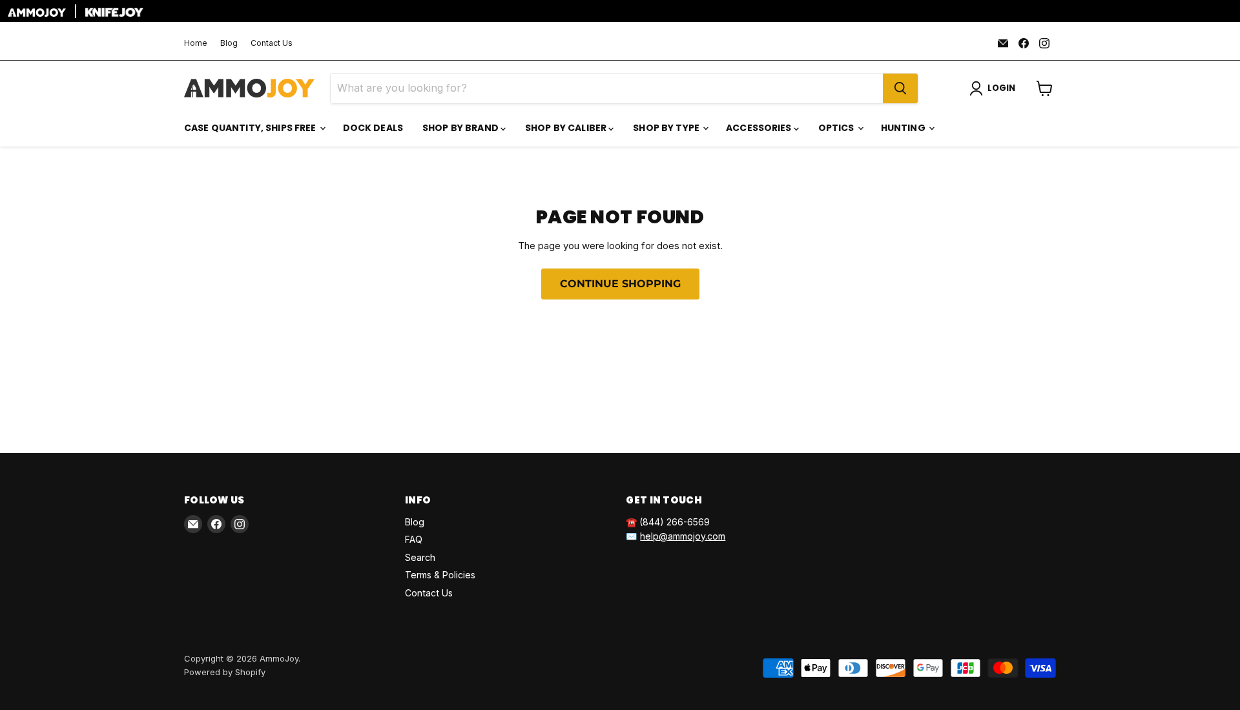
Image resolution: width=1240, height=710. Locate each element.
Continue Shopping (620, 284)
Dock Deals (373, 127)
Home (195, 43)
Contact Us (272, 43)
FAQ (413, 539)
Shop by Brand (461, 127)
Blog (229, 43)
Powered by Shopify (224, 672)
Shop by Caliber (566, 127)
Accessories (760, 127)
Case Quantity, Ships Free (251, 127)
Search (420, 557)
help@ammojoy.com (682, 536)
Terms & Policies (440, 574)
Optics (837, 127)
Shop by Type (667, 127)
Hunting (904, 127)
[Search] (900, 88)
